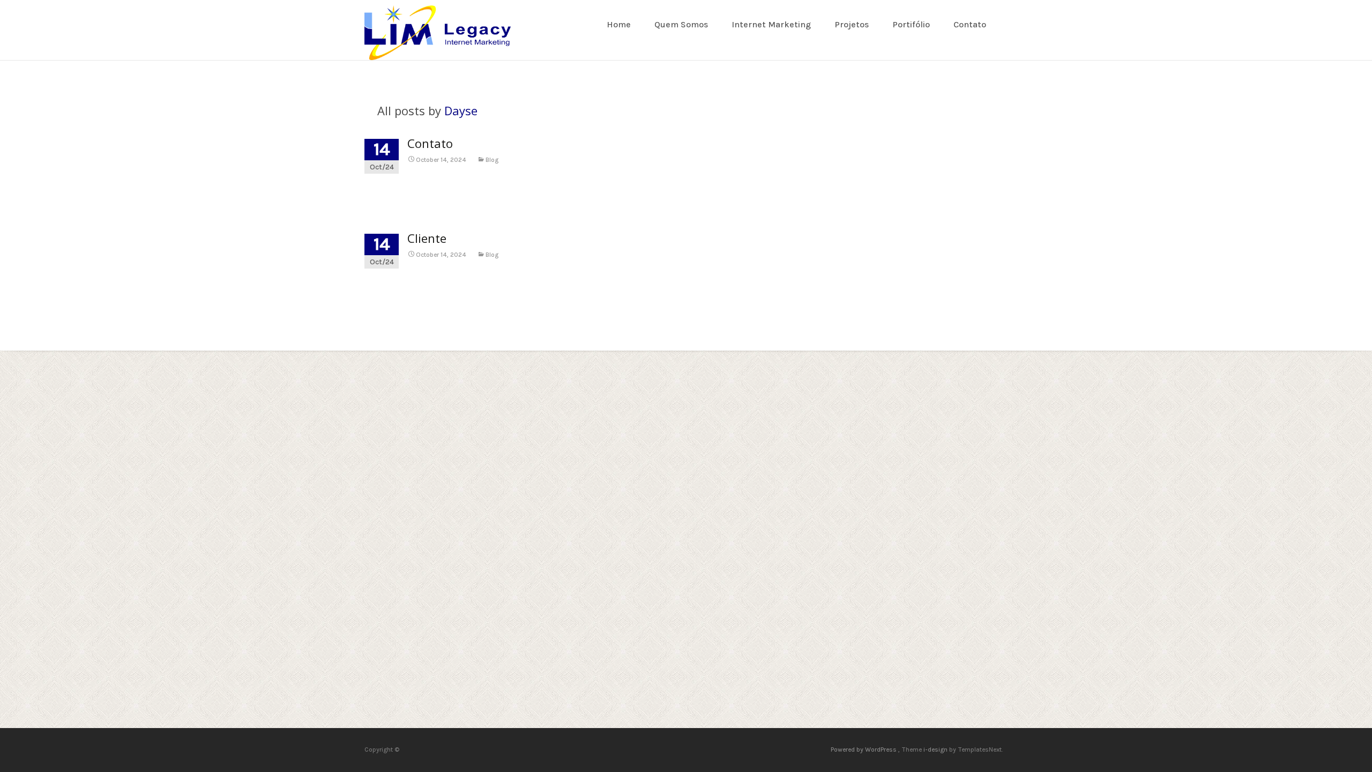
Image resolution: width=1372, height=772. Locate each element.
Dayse (461, 110)
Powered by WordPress (864, 749)
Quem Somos (681, 24)
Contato (969, 24)
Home (619, 24)
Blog (492, 160)
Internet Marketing (771, 24)
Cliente (426, 238)
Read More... (389, 196)
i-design (936, 749)
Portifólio (911, 24)
